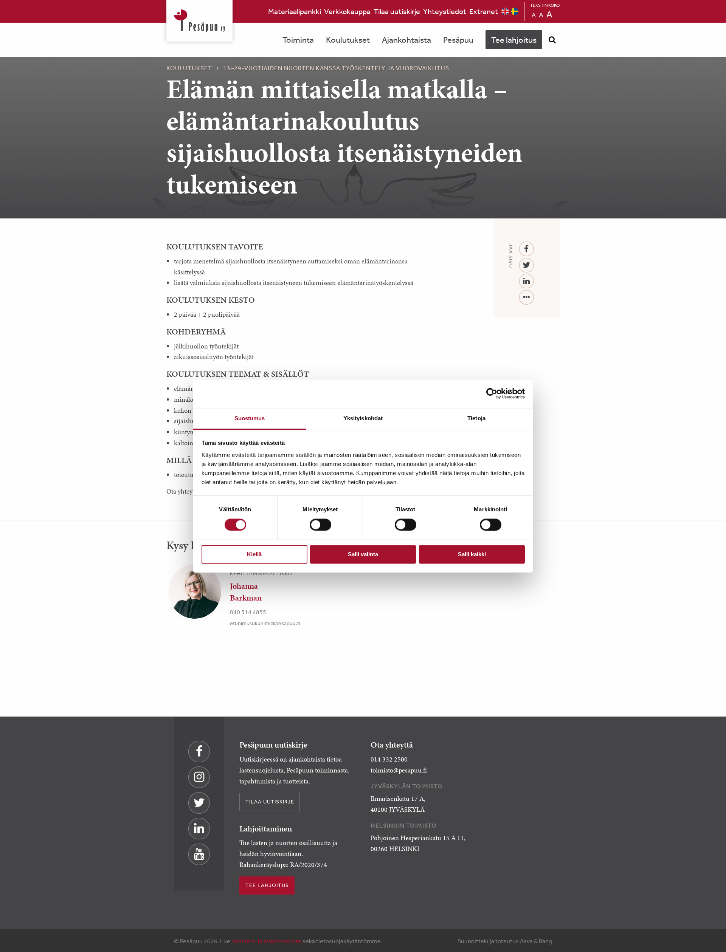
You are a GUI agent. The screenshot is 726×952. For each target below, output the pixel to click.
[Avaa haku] (552, 39)
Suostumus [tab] (249, 418)
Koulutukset (348, 40)
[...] (526, 297)
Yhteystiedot (444, 11)
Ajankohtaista (406, 40)
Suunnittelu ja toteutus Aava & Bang (505, 941)
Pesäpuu (199, 21)
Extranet (483, 11)
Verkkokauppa (347, 11)
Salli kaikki (472, 554)
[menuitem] (295, 11)
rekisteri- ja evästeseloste (266, 941)
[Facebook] (526, 249)
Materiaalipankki (294, 11)
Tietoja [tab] (476, 418)
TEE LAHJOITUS (267, 885)
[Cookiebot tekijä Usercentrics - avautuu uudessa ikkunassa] (492, 393)
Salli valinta (363, 554)
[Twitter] (526, 265)
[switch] (320, 525)
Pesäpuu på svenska (514, 11)
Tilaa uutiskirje (397, 11)
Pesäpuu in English (505, 11)
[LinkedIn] (526, 281)
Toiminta (298, 40)
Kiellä (254, 554)
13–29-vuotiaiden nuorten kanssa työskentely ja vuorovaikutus (336, 68)
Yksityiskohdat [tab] (363, 418)
